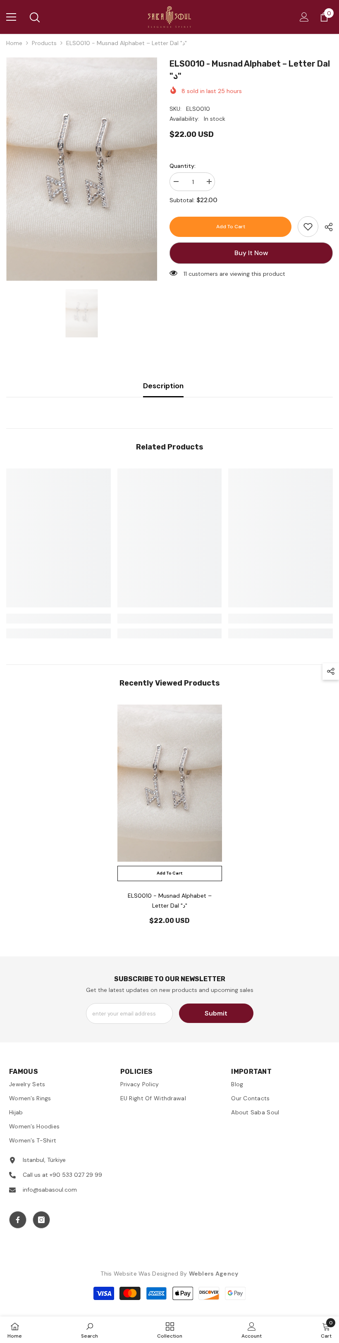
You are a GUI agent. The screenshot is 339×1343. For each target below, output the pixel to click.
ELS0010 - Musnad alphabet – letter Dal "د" (170, 900)
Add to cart (230, 226)
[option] (81, 169)
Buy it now (251, 253)
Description (163, 386)
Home (14, 43)
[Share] (325, 227)
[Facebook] (17, 1219)
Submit (216, 1013)
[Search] (35, 17)
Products (44, 43)
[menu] (11, 17)
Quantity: (183, 166)
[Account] (304, 17)
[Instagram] (41, 1219)
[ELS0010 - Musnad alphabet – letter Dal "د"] (169, 783)
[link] (308, 226)
